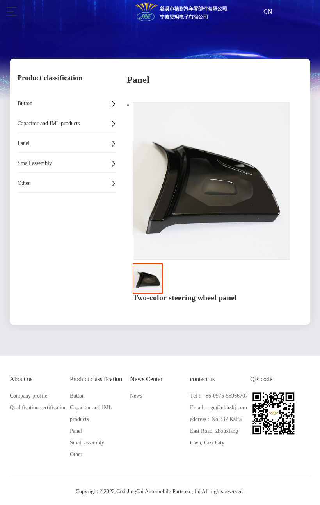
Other (24, 183)
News (136, 396)
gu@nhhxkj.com (228, 407)
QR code (261, 379)
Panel (24, 143)
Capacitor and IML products (49, 123)
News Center (146, 379)
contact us (202, 379)
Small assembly (35, 163)
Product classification (96, 379)
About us (21, 379)
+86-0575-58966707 (225, 396)
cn (267, 11)
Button (25, 103)
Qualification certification (38, 407)
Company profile (28, 396)
